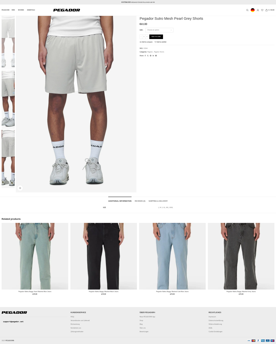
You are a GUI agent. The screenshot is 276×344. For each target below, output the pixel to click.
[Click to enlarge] (20, 188)
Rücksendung (75, 324)
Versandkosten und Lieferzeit (80, 320)
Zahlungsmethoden (77, 331)
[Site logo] (66, 10)
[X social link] (147, 55)
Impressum (212, 317)
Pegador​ (150, 52)
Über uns (143, 328)
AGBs (210, 328)
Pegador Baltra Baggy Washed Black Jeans (103, 291)
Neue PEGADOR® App (147, 317)
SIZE (141, 30)
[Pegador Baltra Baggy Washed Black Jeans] (103, 256)
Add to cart (156, 36)
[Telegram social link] (156, 55)
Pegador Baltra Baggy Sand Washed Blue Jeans (34, 291)
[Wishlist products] (262, 10)
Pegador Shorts (159, 52)
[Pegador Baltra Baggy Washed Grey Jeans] (241, 256)
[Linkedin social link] (153, 55)
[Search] (247, 10)
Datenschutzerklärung (216, 320)
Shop (141, 320)
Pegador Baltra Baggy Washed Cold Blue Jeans (172, 291)
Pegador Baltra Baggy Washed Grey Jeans (241, 291)
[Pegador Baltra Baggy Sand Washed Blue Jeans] (35, 256)
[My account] (258, 10)
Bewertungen (144, 331)
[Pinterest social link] (150, 55)
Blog (141, 324)
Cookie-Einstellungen (215, 331)
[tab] (120, 200)
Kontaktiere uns (76, 328)
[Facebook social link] (145, 55)
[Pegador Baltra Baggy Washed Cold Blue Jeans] (172, 256)
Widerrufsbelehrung (215, 324)
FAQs (72, 317)
